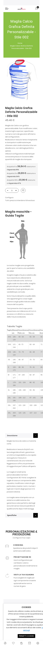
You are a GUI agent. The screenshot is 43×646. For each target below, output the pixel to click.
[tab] (21, 435)
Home (20, 43)
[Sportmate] (21, 8)
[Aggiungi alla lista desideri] (23, 190)
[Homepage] (21, 643)
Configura (9, 197)
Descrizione (12, 435)
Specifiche (12, 515)
